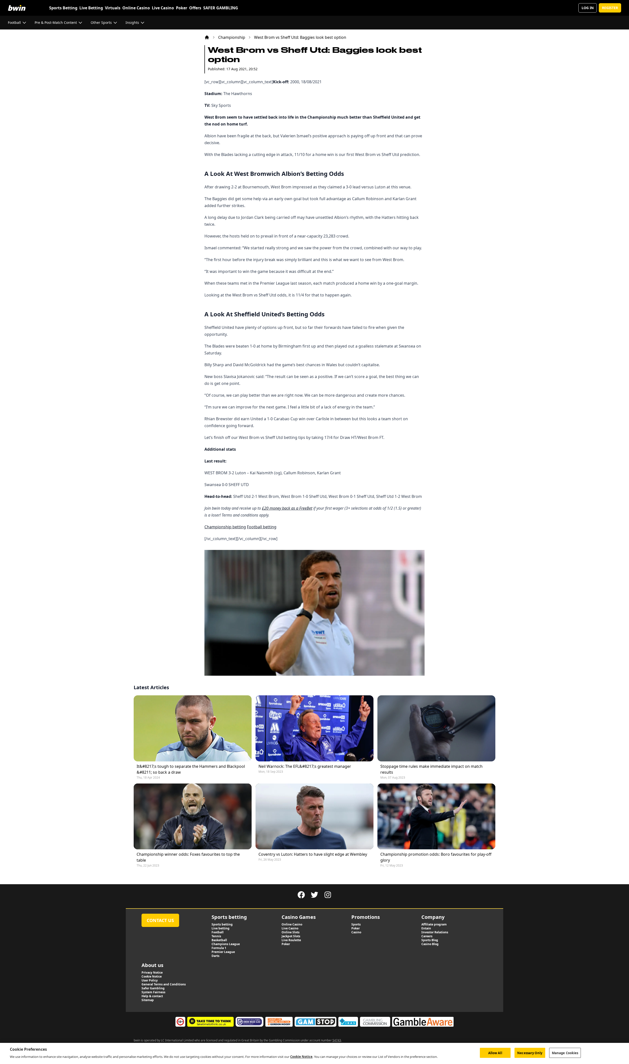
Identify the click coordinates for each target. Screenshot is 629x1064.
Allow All (495, 1052)
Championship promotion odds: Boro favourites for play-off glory (435, 857)
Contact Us (160, 920)
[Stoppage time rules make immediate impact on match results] (436, 728)
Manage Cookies (565, 1052)
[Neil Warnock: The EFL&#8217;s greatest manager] (314, 728)
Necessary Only (529, 1052)
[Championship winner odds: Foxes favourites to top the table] (193, 817)
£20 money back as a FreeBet (287, 508)
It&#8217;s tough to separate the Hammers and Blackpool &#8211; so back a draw (191, 769)
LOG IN (588, 7)
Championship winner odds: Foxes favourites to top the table (188, 857)
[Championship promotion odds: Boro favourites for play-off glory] (436, 817)
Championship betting (225, 527)
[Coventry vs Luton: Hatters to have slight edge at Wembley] (314, 817)
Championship (231, 37)
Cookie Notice (301, 1056)
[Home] (206, 37)
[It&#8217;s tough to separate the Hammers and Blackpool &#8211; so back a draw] (193, 728)
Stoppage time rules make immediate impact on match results (431, 769)
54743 (336, 1040)
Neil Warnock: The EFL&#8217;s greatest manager (304, 766)
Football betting (261, 527)
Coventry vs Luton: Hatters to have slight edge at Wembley (312, 854)
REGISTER (610, 7)
